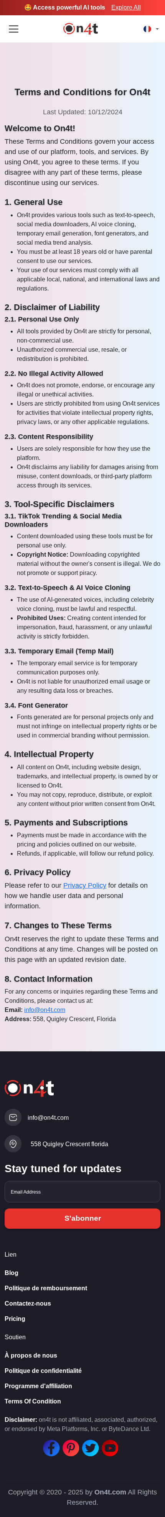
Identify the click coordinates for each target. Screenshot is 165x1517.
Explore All (126, 7)
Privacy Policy (84, 885)
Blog (11, 1273)
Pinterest (69, 1444)
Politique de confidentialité (43, 1371)
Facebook (49, 1444)
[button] (149, 29)
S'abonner (82, 1218)
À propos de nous (31, 1355)
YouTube (108, 1444)
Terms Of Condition (33, 1401)
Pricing (15, 1319)
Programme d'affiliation (38, 1386)
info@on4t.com (44, 1010)
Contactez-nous (28, 1303)
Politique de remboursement (46, 1288)
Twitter (88, 1444)
